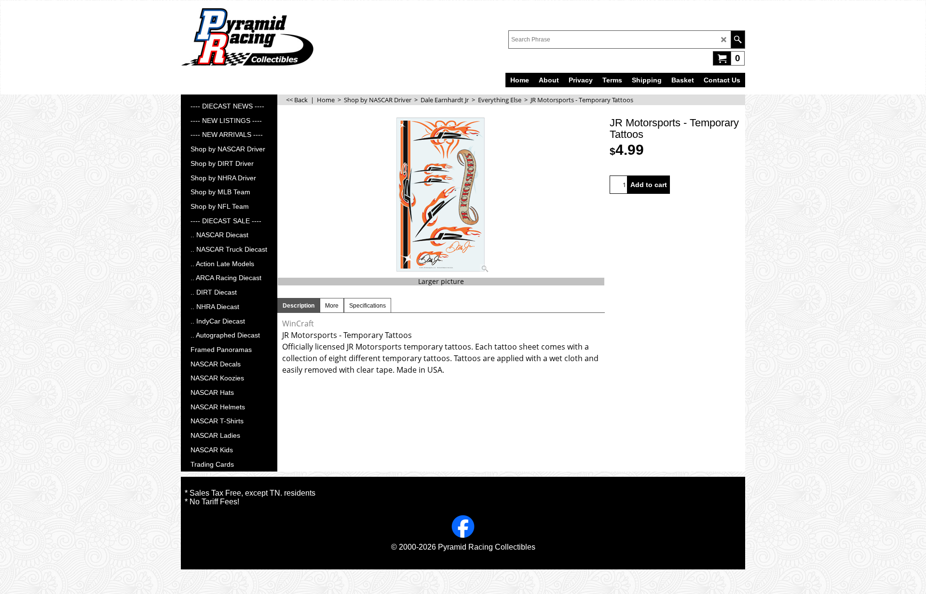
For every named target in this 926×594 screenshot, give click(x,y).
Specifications (367, 305)
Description (298, 305)
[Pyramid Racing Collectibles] (247, 37)
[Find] (738, 39)
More (332, 305)
